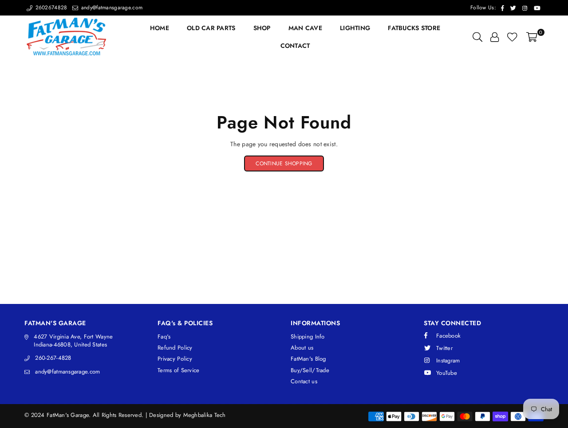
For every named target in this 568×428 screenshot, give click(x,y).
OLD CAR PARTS (211, 27)
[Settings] (494, 36)
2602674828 (50, 8)
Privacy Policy (175, 358)
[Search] (477, 36)
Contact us (304, 381)
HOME (159, 27)
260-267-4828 (53, 358)
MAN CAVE (305, 27)
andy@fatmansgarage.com (110, 8)
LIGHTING (355, 27)
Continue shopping (284, 163)
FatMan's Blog (308, 358)
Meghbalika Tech (204, 415)
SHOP (262, 27)
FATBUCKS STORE (414, 27)
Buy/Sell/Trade (310, 370)
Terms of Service (178, 370)
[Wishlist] (512, 36)
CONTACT (295, 45)
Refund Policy (175, 347)
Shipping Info (308, 336)
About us (302, 347)
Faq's (164, 336)
